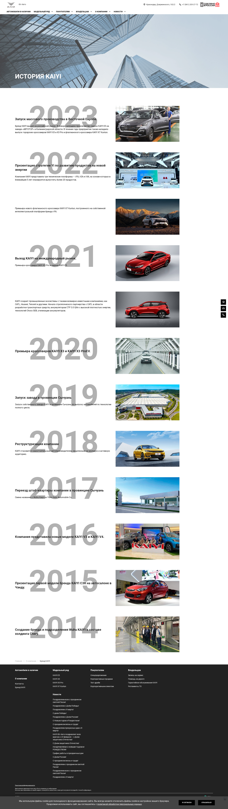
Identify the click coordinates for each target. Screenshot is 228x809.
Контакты (19, 684)
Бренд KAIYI (20, 687)
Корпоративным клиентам (102, 686)
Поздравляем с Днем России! (65, 717)
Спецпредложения (98, 675)
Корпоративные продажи (102, 679)
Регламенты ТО (135, 686)
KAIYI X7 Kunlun (59, 686)
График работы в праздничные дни (68, 753)
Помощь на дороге (136, 679)
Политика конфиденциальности (25, 785)
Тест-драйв (95, 683)
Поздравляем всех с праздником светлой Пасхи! (67, 700)
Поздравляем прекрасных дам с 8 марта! (67, 729)
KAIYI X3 (56, 679)
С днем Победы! (59, 713)
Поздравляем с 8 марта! (63, 709)
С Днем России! (59, 757)
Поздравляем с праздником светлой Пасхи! (68, 765)
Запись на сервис (135, 675)
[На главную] (11, 4)
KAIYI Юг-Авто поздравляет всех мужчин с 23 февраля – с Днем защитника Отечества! (67, 737)
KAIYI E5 (56, 675)
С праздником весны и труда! (65, 724)
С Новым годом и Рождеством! (66, 721)
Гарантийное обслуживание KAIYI (142, 683)
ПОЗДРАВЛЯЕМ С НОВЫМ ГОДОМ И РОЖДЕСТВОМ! (68, 748)
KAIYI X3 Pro (58, 683)
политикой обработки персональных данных (119, 804)
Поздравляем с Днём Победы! (66, 706)
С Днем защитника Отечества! (66, 743)
